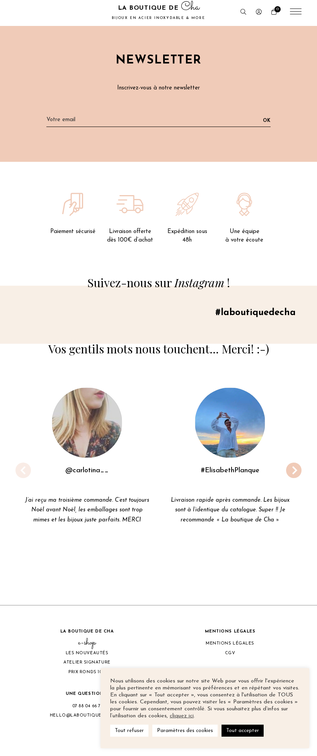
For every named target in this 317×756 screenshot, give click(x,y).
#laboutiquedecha (255, 312)
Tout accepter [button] (242, 730)
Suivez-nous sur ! (158, 282)
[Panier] (273, 13)
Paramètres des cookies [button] (185, 730)
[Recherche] (243, 13)
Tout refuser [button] (129, 730)
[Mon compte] (259, 13)
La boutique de (158, 12)
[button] (133, 576)
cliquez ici (182, 716)
